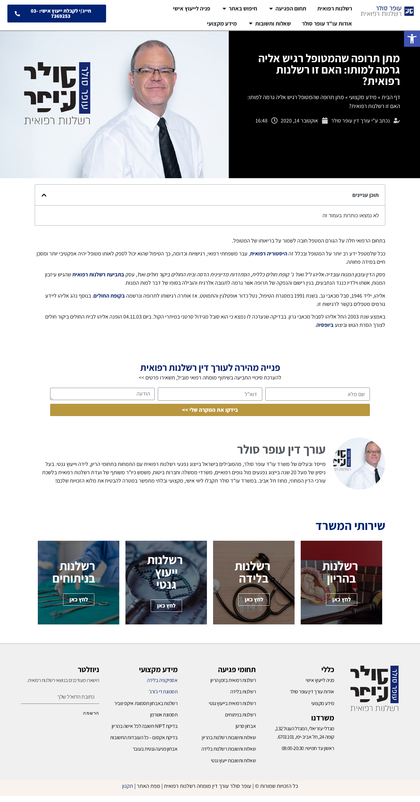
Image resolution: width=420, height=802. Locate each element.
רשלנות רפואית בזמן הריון (233, 680)
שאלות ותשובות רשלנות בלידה (228, 748)
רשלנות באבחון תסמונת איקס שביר (146, 703)
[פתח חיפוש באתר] (224, 8)
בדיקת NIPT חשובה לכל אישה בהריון (145, 726)
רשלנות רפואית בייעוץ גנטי (232, 703)
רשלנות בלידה (243, 691)
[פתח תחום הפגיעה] (271, 8)
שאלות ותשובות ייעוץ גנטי (233, 760)
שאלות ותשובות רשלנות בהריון (229, 737)
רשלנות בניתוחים (240, 714)
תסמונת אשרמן (164, 714)
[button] (412, 39)
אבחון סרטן (246, 726)
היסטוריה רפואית (268, 253)
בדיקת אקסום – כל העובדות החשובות (144, 737)
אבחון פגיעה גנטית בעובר (155, 748)
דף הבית (391, 97)
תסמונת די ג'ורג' (163, 691)
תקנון (127, 785)
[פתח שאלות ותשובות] (251, 23)
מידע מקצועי (363, 97)
